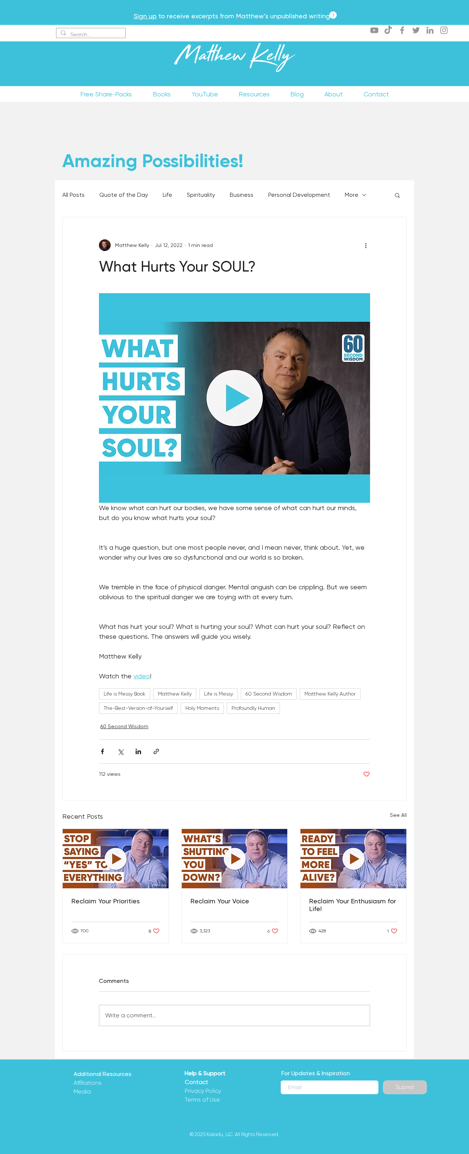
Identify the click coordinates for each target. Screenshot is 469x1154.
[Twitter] (416, 30)
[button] (397, 195)
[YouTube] (374, 30)
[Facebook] (402, 30)
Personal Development (299, 194)
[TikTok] (388, 30)
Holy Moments (202, 708)
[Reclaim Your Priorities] (116, 858)
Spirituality (201, 194)
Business (242, 194)
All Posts (73, 194)
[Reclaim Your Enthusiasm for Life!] (353, 858)
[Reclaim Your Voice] (235, 858)
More (351, 194)
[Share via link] (156, 751)
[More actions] (365, 245)
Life (167, 194)
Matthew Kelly (234, 58)
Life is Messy (218, 694)
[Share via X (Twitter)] (120, 751)
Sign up (145, 16)
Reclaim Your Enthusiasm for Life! (352, 904)
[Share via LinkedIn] (138, 751)
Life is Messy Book (124, 694)
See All (398, 815)
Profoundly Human (253, 708)
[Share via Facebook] (102, 751)
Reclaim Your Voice (220, 901)
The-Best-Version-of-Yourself (138, 708)
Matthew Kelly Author (330, 694)
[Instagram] (444, 30)
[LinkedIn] (430, 30)
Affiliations (87, 1082)
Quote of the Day (123, 194)
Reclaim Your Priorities (105, 901)
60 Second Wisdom (268, 694)
